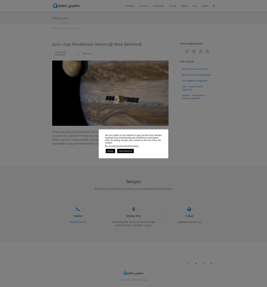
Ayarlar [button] (110, 151)
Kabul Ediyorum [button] (125, 151)
